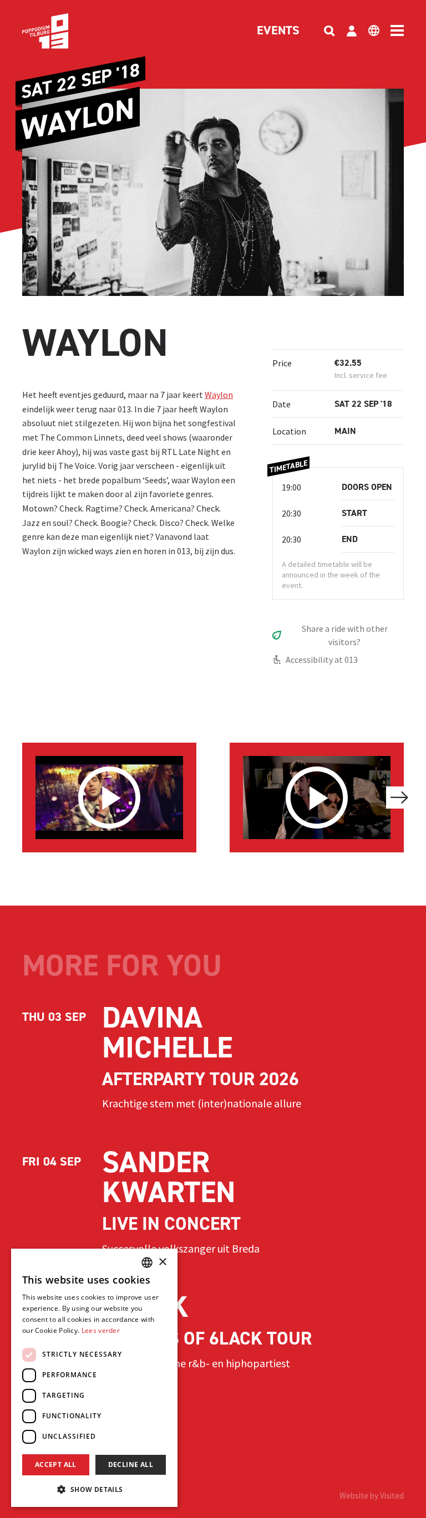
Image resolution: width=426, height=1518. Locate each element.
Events (278, 31)
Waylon (219, 394)
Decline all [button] (130, 1464)
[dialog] (94, 1378)
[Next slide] (399, 797)
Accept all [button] (56, 1464)
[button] (94, 1489)
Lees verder (101, 1330)
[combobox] (147, 1262)
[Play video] (109, 797)
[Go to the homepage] (62, 31)
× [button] (162, 1262)
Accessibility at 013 (322, 659)
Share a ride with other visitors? (345, 635)
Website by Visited (371, 1495)
